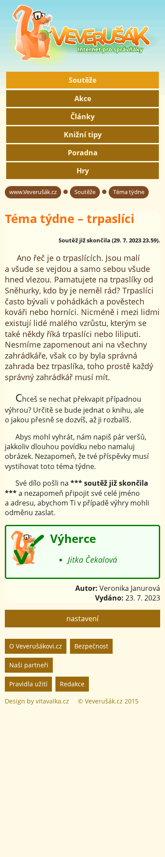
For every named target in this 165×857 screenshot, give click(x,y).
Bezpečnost (91, 646)
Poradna (83, 152)
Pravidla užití (28, 684)
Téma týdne (128, 192)
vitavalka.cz (52, 701)
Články (82, 116)
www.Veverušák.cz (33, 192)
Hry (83, 171)
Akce (82, 98)
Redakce (72, 684)
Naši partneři (28, 665)
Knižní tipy (83, 134)
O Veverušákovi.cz (35, 646)
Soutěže (82, 80)
